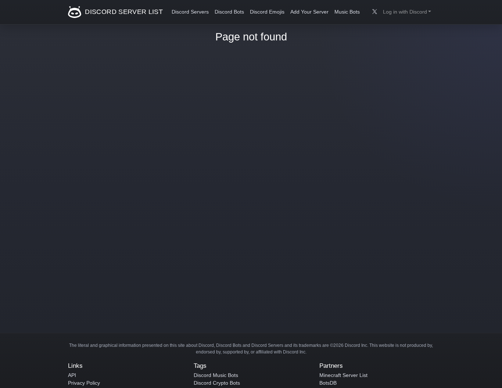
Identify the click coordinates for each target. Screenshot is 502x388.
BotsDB (328, 383)
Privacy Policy (84, 383)
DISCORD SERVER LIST (123, 11)
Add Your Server (309, 12)
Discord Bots (229, 12)
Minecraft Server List (343, 375)
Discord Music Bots (216, 375)
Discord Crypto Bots (217, 383)
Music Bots (347, 12)
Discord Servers (190, 12)
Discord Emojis (267, 12)
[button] (407, 12)
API (72, 375)
